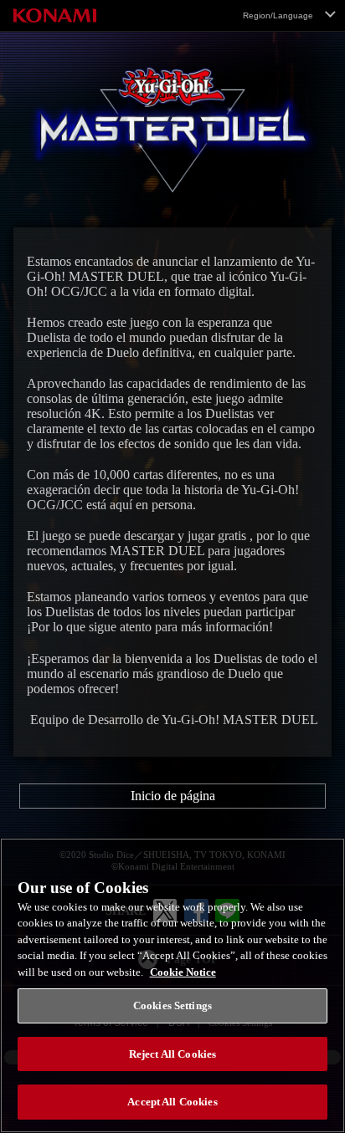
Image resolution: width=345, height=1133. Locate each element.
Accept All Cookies (172, 1101)
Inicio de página (173, 796)
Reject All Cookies (172, 1054)
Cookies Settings (172, 1005)
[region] (172, 985)
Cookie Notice (183, 972)
